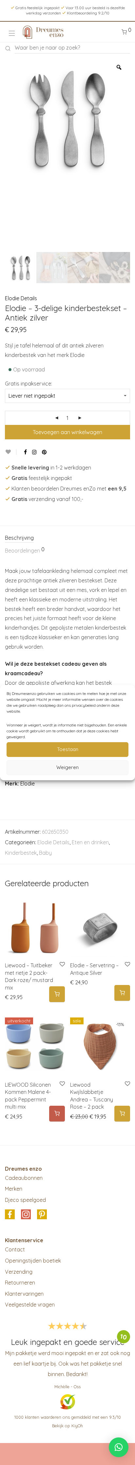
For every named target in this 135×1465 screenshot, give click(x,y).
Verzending (18, 1271)
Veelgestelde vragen (30, 1304)
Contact (15, 1249)
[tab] (67, 538)
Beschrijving (19, 537)
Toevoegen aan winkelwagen (67, 432)
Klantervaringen (24, 1293)
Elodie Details (21, 298)
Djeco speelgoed (25, 1200)
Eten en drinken (90, 842)
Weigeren (67, 767)
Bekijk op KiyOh (67, 1425)
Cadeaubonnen (24, 1178)
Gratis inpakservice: (28, 383)
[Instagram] (34, 452)
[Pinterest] (44, 452)
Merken (13, 1188)
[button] (57, 994)
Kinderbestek (21, 852)
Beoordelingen (25, 550)
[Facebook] (25, 452)
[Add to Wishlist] (10, 452)
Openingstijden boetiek (33, 1260)
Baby (45, 852)
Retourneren (20, 1282)
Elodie (27, 783)
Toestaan (67, 749)
